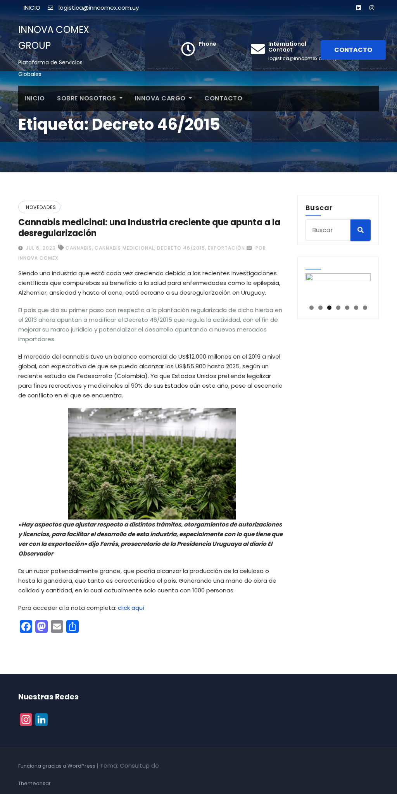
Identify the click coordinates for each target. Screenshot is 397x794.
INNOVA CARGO (161, 98)
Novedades (41, 207)
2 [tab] (320, 308)
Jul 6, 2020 (40, 248)
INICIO (34, 98)
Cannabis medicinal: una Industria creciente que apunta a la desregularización (149, 227)
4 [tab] (338, 308)
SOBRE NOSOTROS (87, 98)
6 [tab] (356, 308)
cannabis (79, 248)
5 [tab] (347, 308)
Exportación (226, 248)
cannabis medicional (124, 248)
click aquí (131, 608)
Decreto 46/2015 (181, 248)
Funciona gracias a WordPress (57, 766)
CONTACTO (353, 49)
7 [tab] (365, 308)
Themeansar (34, 783)
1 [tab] (311, 308)
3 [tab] (329, 308)
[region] (338, 286)
